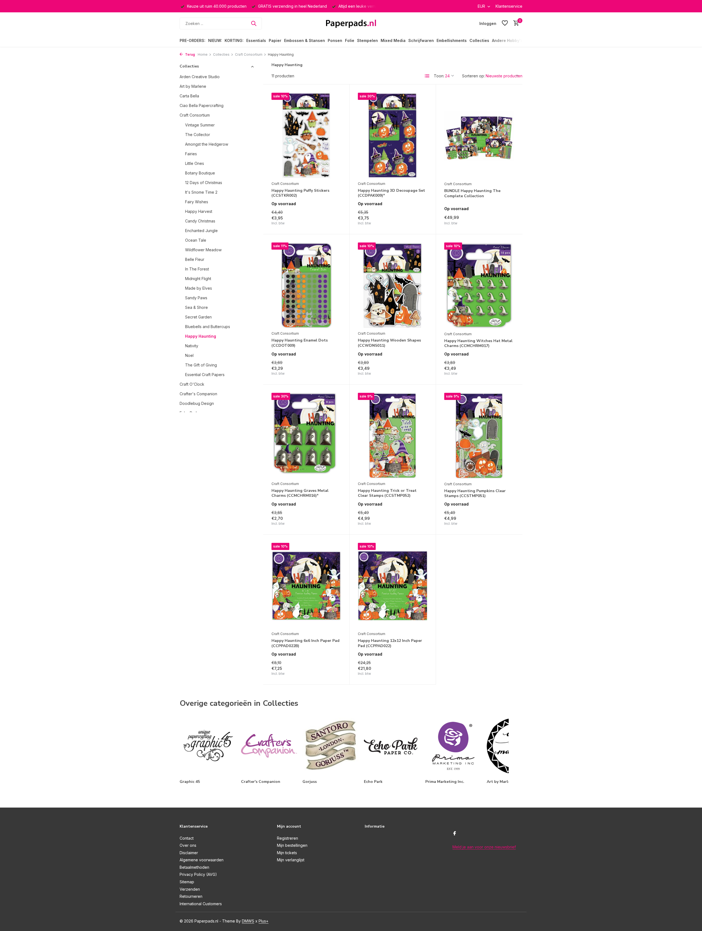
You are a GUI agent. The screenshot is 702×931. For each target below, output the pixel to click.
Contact (187, 838)
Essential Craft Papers (205, 374)
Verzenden (190, 889)
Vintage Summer (200, 125)
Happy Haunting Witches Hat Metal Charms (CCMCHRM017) (478, 343)
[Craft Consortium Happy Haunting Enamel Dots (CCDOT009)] (306, 285)
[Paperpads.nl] (351, 23)
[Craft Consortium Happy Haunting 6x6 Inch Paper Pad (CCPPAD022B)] (306, 585)
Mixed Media (393, 40)
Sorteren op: (473, 76)
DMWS (248, 921)
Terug (189, 54)
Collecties (479, 40)
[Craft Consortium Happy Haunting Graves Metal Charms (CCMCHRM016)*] (306, 435)
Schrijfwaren (421, 40)
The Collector (197, 134)
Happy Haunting (200, 336)
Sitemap (187, 881)
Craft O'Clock (192, 384)
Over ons (188, 845)
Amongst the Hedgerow (206, 144)
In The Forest (197, 269)
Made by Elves (198, 288)
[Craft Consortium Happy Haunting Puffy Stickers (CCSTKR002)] (306, 135)
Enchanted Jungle (201, 230)
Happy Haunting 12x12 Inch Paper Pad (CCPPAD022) (390, 643)
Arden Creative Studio (200, 76)
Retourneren (191, 896)
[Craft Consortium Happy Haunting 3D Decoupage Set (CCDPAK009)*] (393, 135)
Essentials (256, 40)
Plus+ (263, 921)
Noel (189, 355)
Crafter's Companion (198, 393)
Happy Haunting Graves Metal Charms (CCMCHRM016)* (300, 493)
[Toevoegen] (331, 220)
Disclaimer (189, 852)
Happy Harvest (198, 211)
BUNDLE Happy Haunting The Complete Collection (472, 193)
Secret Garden (198, 317)
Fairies (191, 153)
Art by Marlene (193, 86)
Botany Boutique (200, 173)
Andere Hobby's (507, 40)
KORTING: (234, 40)
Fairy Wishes (196, 201)
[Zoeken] (254, 23)
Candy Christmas (200, 221)
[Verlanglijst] (505, 23)
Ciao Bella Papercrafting (201, 105)
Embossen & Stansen (304, 40)
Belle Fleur (194, 259)
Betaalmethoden (194, 867)
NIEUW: (215, 40)
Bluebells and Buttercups (207, 326)
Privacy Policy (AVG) (198, 874)
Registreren (287, 838)
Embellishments (452, 40)
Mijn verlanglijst (290, 859)
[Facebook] (454, 834)
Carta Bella (189, 96)
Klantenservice (509, 6)
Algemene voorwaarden (201, 859)
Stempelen (367, 40)
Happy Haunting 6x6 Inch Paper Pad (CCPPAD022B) (305, 643)
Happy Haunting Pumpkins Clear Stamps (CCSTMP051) (475, 493)
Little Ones (194, 163)
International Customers (201, 903)
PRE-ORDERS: (192, 40)
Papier (275, 40)
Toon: (439, 76)
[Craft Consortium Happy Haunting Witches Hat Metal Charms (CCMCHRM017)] (479, 285)
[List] (427, 76)
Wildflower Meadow (203, 249)
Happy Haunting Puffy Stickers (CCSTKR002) (300, 193)
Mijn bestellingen (292, 845)
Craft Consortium (248, 54)
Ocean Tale (195, 240)
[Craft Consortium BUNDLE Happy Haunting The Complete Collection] (479, 136)
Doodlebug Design (197, 403)
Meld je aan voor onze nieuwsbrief (484, 847)
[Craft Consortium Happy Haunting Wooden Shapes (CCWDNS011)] (393, 285)
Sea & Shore (196, 307)
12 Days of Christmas (203, 182)
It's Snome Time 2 (201, 192)
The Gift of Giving (201, 365)
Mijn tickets (287, 852)
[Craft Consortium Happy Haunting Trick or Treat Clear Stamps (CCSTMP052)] (393, 435)
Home (203, 54)
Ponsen (335, 40)
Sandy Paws (196, 297)
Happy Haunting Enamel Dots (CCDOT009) (299, 343)
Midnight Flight (198, 278)
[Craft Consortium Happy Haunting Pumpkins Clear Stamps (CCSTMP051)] (479, 436)
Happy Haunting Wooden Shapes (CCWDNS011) (389, 343)
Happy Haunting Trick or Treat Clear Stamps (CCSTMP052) (387, 493)
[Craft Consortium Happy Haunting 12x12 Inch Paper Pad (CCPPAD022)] (393, 585)
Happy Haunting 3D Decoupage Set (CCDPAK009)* (391, 193)
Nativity (191, 345)
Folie (349, 40)
